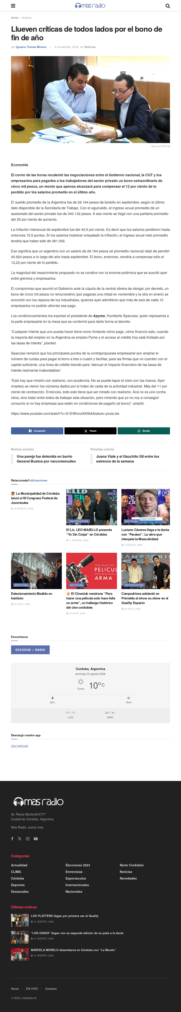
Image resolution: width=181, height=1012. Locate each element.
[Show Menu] (13, 5)
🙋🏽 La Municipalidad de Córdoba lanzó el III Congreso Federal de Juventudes (35, 498)
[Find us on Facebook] (12, 838)
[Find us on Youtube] (36, 838)
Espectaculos (76, 878)
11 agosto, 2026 (78, 540)
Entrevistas (79, 521)
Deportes (18, 885)
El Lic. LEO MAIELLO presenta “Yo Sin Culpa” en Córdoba (89, 532)
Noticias (27, 17)
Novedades (128, 878)
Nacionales (74, 891)
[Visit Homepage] (90, 5)
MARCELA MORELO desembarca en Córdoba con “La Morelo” (73, 950)
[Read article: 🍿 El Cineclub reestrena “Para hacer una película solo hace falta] (91, 571)
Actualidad (19, 865)
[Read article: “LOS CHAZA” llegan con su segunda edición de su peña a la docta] (20, 937)
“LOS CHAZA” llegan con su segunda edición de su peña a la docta (77, 933)
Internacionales (77, 885)
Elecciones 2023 (78, 865)
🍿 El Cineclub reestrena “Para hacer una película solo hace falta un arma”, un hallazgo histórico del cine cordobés (90, 600)
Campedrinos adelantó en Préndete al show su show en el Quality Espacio (144, 598)
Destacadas (20, 891)
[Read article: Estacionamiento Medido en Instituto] (36, 571)
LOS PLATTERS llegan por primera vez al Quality (64, 916)
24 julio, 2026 (131, 608)
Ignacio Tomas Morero (31, 47)
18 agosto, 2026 (23, 508)
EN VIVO (32, 988)
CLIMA (16, 871)
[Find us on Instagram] (27, 838)
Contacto (51, 988)
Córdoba (17, 878)
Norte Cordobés (132, 865)
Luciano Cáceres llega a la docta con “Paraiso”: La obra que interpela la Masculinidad (145, 534)
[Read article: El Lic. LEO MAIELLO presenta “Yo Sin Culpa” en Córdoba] (91, 507)
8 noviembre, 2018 (66, 47)
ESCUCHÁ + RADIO (30, 650)
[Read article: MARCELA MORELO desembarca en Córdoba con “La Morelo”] (20, 954)
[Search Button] (168, 5)
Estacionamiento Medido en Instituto (31, 596)
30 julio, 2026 (21, 604)
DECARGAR (19, 746)
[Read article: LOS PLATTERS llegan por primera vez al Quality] (20, 920)
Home (14, 17)
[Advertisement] (90, 764)
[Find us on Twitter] (20, 838)
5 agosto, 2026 (132, 544)
